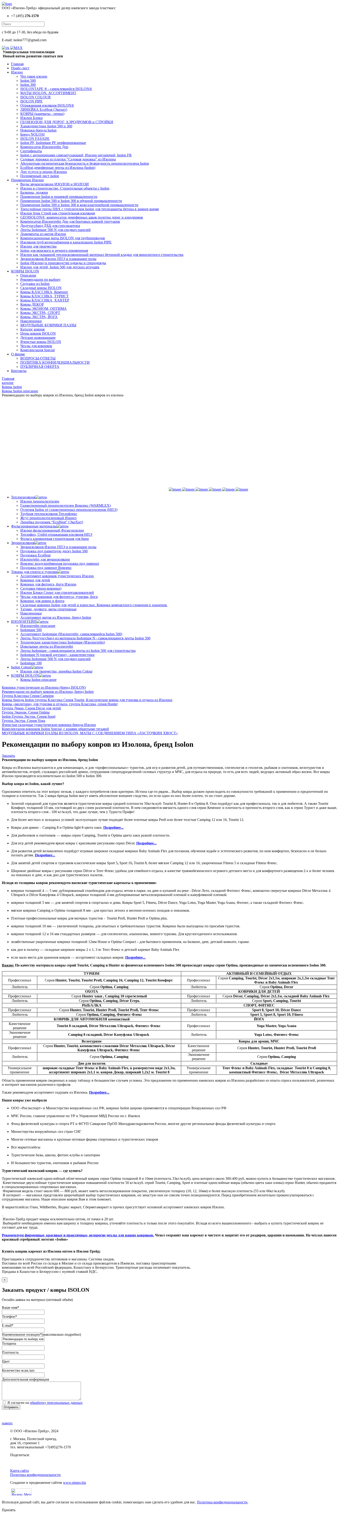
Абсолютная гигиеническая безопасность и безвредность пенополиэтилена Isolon (84, 163)
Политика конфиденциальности (35, 1475)
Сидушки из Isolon (35, 284)
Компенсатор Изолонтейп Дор (44, 147)
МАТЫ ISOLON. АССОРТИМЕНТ (48, 93)
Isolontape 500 (31, 630)
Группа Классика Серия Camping (28, 696)
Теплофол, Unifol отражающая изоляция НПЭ (56, 534)
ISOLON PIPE (31, 101)
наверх (7, 1423)
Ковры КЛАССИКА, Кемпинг (44, 292)
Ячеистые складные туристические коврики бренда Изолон (49, 725)
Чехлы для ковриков (36, 346)
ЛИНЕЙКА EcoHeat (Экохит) (43, 109)
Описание (28, 275)
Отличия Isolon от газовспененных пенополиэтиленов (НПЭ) (68, 510)
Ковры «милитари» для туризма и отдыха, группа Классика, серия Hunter (60, 704)
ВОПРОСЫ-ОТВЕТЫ (38, 358)
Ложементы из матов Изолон (43, 234)
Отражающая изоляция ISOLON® (47, 105)
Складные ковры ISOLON (41, 288)
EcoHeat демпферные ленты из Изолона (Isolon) (57, 168)
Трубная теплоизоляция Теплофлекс (48, 514)
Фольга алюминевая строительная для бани (54, 539)
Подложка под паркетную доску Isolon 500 (54, 551)
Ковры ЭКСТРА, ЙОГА (39, 317)
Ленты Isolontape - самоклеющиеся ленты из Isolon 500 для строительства (78, 651)
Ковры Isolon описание (38, 680)
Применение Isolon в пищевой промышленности (58, 197)
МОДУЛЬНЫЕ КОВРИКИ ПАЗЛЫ (48, 325)
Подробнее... (113, 827)
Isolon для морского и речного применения (54, 250)
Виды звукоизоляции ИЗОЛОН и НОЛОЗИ (54, 184)
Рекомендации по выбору (40, 279)
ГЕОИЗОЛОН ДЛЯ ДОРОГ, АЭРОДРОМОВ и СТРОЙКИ (66, 122)
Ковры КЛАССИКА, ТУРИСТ (44, 296)
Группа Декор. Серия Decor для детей (31, 708)
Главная (17, 64)
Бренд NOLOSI (32, 134)
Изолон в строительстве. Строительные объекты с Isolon (64, 188)
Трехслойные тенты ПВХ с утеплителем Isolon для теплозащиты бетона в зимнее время (89, 209)
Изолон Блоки (31, 118)
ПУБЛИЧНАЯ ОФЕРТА (39, 367)
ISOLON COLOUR (35, 97)
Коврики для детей (35, 580)
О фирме (18, 354)
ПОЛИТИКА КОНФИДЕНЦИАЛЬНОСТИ (55, 362)
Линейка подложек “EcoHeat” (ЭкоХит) (51, 522)
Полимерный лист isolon (39, 176)
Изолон (17, 72)
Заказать (8, 756)
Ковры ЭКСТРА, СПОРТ (40, 313)
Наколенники (31, 321)
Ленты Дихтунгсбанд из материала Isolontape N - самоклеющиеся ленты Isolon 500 (85, 638)
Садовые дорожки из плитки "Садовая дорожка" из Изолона (68, 159)
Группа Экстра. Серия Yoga (23, 721)
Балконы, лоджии (34, 192)
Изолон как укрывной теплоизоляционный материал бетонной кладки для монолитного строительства (101, 255)
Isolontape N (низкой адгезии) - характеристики (57, 655)
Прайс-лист (20, 68)
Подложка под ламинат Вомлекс (46, 568)
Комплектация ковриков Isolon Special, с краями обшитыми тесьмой (55, 729)
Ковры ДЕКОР (32, 304)
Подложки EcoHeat (35, 555)
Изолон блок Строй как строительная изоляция (57, 213)
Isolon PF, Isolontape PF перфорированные (53, 143)
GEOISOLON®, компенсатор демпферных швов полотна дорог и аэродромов (81, 217)
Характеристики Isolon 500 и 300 (46, 126)
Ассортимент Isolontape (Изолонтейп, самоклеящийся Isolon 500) (71, 634)
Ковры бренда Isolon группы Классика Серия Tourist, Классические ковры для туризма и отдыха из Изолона (87, 700)
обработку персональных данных (56, 1403)
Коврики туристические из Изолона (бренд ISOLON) (44, 687)
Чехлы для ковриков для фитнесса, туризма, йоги (59, 597)
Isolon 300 (28, 85)
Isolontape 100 (31, 663)
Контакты (19, 371)
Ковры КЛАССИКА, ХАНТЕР (44, 300)
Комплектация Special (37, 350)
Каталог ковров (32, 329)
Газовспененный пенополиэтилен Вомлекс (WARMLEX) (65, 505)
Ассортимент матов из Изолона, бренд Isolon (55, 617)
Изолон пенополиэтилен (39, 501)
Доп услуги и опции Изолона (43, 172)
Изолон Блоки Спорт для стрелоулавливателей (57, 592)
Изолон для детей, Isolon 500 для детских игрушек (59, 267)
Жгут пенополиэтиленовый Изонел (48, 518)
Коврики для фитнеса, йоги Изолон (48, 584)
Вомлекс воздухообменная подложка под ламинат (59, 563)
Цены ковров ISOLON (38, 333)
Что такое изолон (33, 76)
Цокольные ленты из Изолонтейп (46, 646)
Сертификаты (31, 151)
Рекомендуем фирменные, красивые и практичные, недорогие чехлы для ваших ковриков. (78, 1235)
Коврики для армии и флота (42, 601)
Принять (8, 1510)
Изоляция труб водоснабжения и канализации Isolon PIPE (66, 242)
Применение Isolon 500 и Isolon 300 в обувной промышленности (71, 201)
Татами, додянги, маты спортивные (48, 609)
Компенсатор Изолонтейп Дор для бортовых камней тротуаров (70, 221)
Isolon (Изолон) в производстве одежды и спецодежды (63, 263)
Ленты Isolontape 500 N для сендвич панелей (55, 230)
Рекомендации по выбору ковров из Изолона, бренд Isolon (48, 692)
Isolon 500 (28, 80)
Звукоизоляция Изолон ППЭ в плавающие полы (58, 259)
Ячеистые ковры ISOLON (40, 342)
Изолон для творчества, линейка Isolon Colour (56, 671)
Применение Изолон (27, 180)
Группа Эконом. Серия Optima (26, 712)
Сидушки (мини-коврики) (40, 588)
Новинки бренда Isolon (38, 130)
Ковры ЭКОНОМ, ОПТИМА (43, 308)
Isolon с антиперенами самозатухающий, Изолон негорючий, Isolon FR (76, 155)
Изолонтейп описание (37, 626)
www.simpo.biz (74, 1483)
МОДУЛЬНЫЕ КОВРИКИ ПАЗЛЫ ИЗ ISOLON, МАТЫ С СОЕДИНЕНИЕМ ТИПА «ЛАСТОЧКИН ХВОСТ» (90, 733)
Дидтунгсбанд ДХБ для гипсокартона (50, 226)
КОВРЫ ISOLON (25, 271)
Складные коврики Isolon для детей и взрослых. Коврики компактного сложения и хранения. (93, 605)
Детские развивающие (38, 338)
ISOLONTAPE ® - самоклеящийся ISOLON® (56, 89)
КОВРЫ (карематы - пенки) (42, 114)
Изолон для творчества (38, 246)
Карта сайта (19, 1471)
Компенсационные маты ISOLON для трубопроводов (62, 238)
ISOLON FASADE (35, 139)
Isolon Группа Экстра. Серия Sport (28, 716)
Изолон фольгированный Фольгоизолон (52, 530)
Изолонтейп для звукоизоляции (45, 559)
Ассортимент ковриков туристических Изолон (57, 576)
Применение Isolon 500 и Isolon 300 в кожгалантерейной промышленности (79, 205)
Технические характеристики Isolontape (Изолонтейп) (62, 642)
